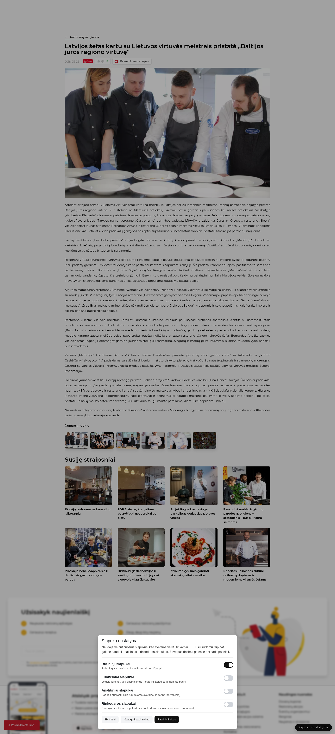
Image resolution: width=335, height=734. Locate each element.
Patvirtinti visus (167, 719)
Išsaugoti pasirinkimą (136, 719)
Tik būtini (110, 719)
